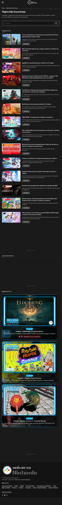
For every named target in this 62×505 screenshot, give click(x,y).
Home (54, 486)
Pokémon (14, 487)
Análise (16, 486)
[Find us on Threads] (6, 495)
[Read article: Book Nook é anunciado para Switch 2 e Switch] (11, 108)
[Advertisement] (31, 238)
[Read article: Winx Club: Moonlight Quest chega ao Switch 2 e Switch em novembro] (11, 53)
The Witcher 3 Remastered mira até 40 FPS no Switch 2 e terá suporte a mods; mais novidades (40, 91)
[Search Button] (56, 23)
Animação (6, 35)
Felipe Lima (17, 479)
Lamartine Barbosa (25, 479)
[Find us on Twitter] (2, 495)
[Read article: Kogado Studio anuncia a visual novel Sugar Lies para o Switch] (11, 176)
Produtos (21, 487)
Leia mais (27, 43)
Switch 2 (8, 63)
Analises (22, 486)
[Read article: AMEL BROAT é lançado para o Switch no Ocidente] (11, 121)
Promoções (28, 487)
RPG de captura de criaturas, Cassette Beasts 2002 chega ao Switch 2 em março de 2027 (40, 213)
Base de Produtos (30, 486)
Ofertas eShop (9, 145)
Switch (7, 49)
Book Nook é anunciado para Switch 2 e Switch (36, 104)
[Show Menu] (2, 2)
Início (3, 8)
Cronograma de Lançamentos (44, 486)
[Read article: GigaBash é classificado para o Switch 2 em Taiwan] (11, 67)
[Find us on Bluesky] (4, 495)
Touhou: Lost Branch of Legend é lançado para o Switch (39, 158)
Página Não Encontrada (12, 8)
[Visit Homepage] (32, 2)
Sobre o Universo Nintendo (40, 487)
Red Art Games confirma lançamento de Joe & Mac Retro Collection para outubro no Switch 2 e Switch (39, 199)
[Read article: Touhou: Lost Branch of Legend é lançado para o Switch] (11, 163)
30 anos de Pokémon (7, 486)
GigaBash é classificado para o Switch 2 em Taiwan (38, 63)
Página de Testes (6, 487)
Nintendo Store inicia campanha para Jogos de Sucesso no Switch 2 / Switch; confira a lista (40, 145)
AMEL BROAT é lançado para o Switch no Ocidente (37, 117)
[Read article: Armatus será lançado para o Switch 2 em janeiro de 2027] (11, 190)
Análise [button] (30, 329)
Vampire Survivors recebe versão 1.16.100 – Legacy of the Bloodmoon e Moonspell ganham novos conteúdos (40, 77)
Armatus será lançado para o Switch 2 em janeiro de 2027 (40, 185)
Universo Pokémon (53, 487)
